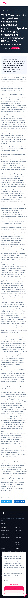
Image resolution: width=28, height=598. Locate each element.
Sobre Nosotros (19, 551)
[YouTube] (4, 523)
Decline (14, 592)
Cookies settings (14, 584)
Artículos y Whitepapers (6, 551)
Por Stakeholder (19, 540)
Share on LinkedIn (20, 501)
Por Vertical (18, 530)
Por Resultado (18, 537)
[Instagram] (7, 523)
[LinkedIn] (2, 523)
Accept (14, 588)
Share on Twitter (8, 501)
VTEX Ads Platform (5, 534)
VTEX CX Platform (5, 537)
